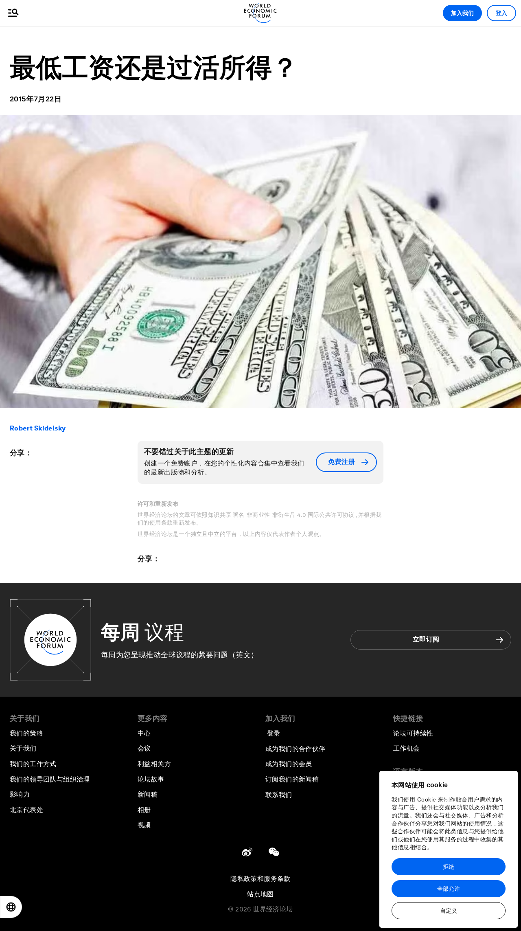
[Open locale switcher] (11, 907)
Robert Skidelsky (38, 428)
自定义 (448, 910)
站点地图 (260, 894)
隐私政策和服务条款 (260, 879)
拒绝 (448, 866)
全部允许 (448, 888)
